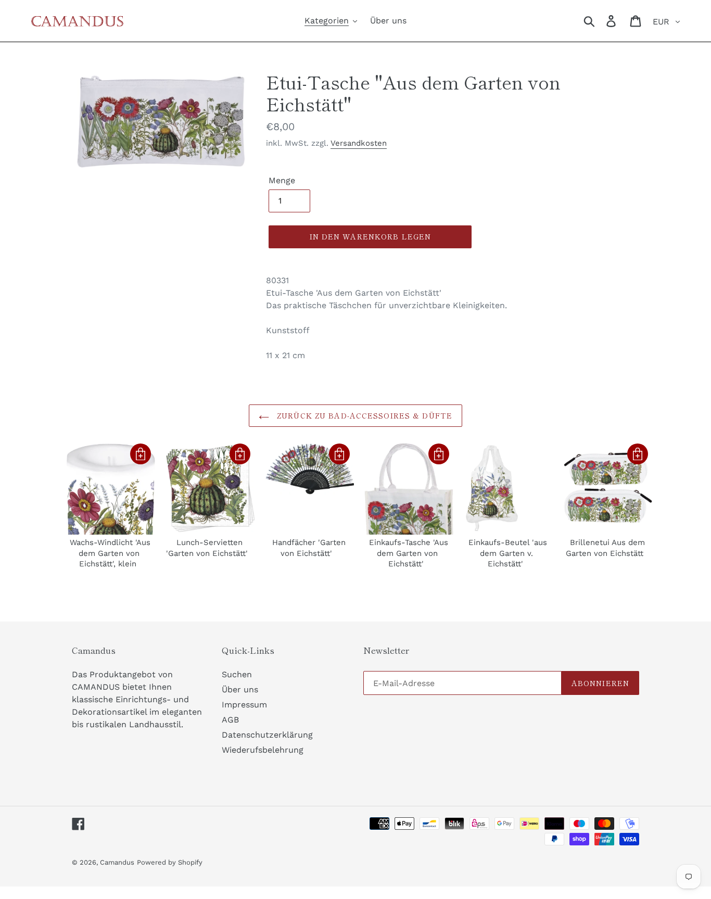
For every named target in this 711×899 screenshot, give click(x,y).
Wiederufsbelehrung (262, 750)
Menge (282, 180)
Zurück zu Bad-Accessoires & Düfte (363, 415)
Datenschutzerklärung (267, 735)
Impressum (244, 705)
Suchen (237, 674)
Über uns (240, 689)
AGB (230, 720)
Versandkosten (359, 143)
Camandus (117, 862)
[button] (140, 454)
